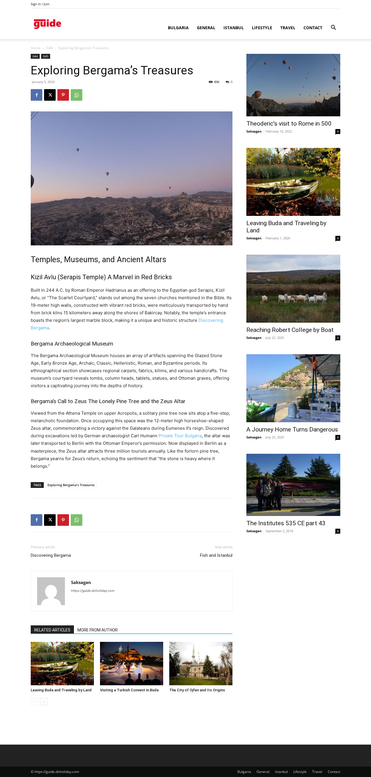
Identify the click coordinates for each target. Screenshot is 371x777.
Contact (312, 27)
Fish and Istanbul (216, 555)
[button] (333, 28)
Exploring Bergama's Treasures (71, 485)
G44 (49, 47)
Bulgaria (178, 27)
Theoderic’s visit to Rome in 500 (289, 123)
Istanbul (233, 27)
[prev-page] (34, 701)
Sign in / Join (40, 4)
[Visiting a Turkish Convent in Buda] (131, 663)
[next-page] (43, 701)
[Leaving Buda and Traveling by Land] (62, 663)
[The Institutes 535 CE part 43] (293, 485)
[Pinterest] (63, 95)
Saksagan (81, 582)
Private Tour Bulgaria (180, 435)
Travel (287, 27)
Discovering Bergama (51, 555)
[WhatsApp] (76, 95)
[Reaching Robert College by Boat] (293, 289)
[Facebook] (36, 95)
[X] (50, 95)
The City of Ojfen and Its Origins (197, 690)
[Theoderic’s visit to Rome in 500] (293, 85)
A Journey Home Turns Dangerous (292, 429)
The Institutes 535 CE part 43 (285, 523)
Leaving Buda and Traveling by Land (61, 690)
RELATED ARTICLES (52, 630)
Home (36, 47)
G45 (45, 56)
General (206, 27)
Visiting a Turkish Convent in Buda (129, 690)
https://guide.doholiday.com (92, 591)
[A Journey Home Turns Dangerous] (293, 388)
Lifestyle (262, 27)
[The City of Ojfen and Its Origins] (200, 663)
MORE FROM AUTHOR (97, 630)
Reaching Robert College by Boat (290, 329)
